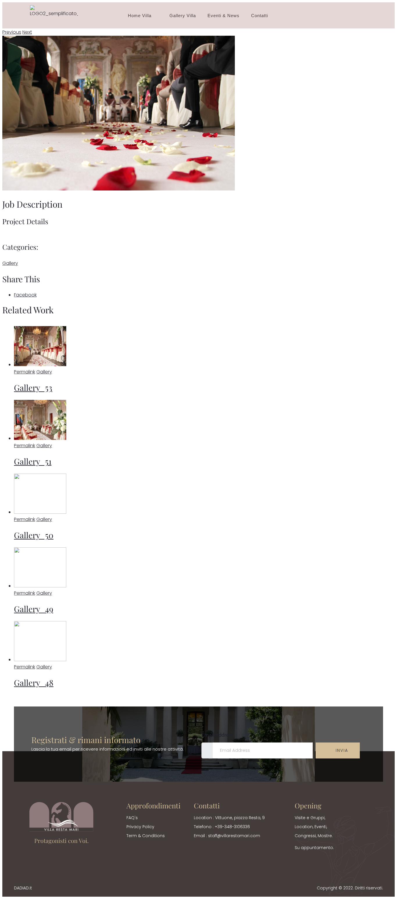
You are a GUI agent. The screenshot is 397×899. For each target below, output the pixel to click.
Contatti (259, 15)
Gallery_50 (33, 535)
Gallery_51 (32, 461)
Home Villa (139, 15)
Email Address (217, 735)
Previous (11, 32)
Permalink (24, 371)
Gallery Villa (182, 15)
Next (27, 32)
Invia (341, 750)
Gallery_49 (33, 608)
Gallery (10, 263)
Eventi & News (223, 15)
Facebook (25, 295)
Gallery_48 (33, 682)
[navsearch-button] (361, 15)
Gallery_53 (33, 387)
